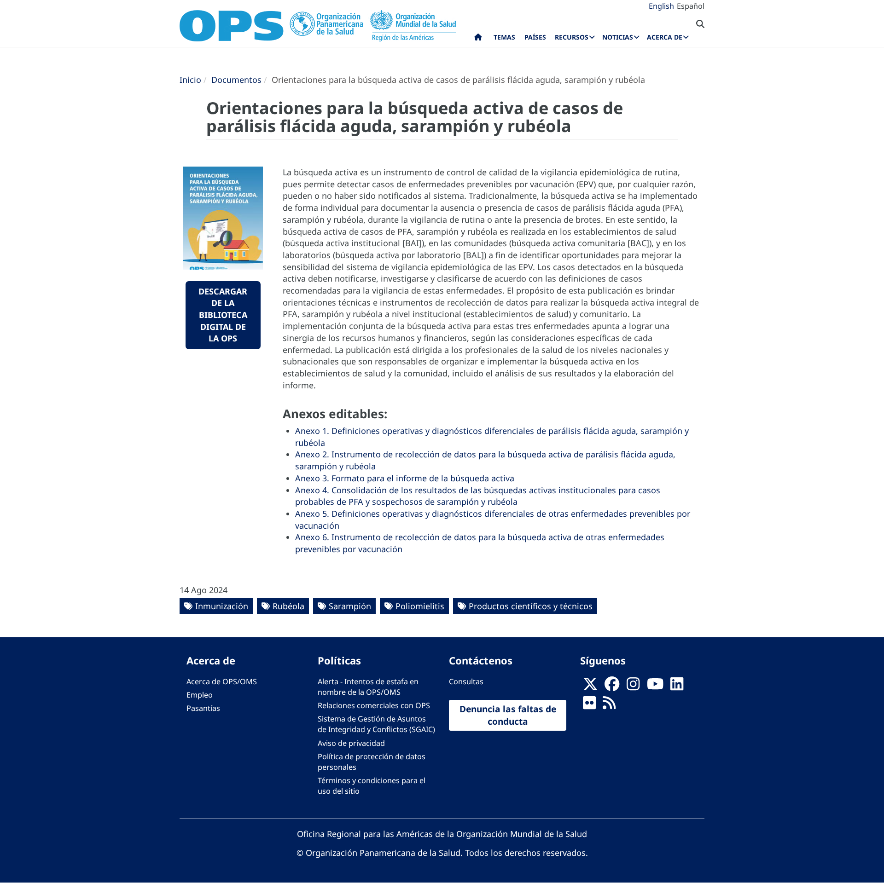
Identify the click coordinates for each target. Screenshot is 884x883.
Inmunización (221, 606)
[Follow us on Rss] (609, 705)
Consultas (466, 681)
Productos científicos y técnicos (531, 606)
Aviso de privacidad (351, 743)
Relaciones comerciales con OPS (374, 705)
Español (690, 6)
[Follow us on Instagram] (633, 686)
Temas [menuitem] (504, 37)
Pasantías (203, 708)
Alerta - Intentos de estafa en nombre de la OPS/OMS (368, 686)
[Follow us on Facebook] (612, 686)
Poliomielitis (419, 606)
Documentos (236, 79)
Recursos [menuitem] (571, 37)
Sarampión (350, 606)
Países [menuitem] (535, 37)
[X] (590, 686)
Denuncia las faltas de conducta (507, 715)
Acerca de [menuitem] (664, 37)
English (661, 6)
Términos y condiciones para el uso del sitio (371, 785)
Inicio (190, 79)
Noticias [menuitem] (617, 37)
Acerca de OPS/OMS (221, 681)
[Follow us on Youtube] (655, 686)
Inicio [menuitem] (478, 39)
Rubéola (288, 606)
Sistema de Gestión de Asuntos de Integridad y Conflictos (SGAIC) (376, 724)
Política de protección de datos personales (371, 761)
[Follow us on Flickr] (589, 705)
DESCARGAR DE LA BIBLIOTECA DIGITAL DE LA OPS (222, 315)
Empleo (199, 695)
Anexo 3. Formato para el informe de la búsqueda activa (404, 478)
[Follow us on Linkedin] (676, 686)
